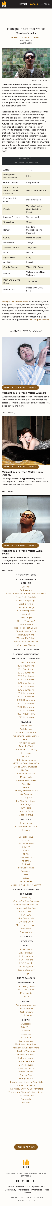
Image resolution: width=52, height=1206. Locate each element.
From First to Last (26, 743)
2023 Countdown (26, 710)
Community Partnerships (26, 904)
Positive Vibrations (26, 1051)
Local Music (26, 937)
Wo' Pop (26, 1102)
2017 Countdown (26, 690)
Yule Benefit (26, 932)
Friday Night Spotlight (26, 597)
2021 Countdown (26, 703)
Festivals (26, 819)
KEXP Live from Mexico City (26, 763)
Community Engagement (26, 650)
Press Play (26, 784)
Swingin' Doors (26, 1078)
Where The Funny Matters (26, 641)
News (26, 946)
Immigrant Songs (26, 607)
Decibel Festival (26, 837)
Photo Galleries (26, 978)
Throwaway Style (26, 634)
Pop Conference (26, 867)
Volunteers (23, 1189)
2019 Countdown (26, 696)
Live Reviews (26, 1015)
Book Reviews (26, 1012)
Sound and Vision (26, 1068)
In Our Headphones (26, 610)
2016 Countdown (26, 686)
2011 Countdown (26, 669)
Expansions (26, 1034)
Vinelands (26, 1099)
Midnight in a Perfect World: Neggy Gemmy (22, 473)
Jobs (47, 1189)
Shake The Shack (26, 1061)
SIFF (26, 874)
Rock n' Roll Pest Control (26, 628)
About (11, 1186)
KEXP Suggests (26, 966)
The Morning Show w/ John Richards (26, 1092)
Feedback (26, 739)
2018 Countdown (26, 693)
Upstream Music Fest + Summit (26, 885)
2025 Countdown (26, 717)
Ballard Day (26, 897)
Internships (36, 1189)
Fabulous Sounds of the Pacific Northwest (26, 593)
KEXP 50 (26, 756)
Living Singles (26, 617)
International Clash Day (26, 749)
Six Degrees (26, 794)
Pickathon (26, 860)
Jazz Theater (26, 1037)
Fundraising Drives (26, 986)
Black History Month (26, 732)
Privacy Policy (35, 1198)
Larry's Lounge (26, 1041)
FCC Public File (23, 1201)
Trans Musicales (26, 881)
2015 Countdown (26, 683)
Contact (27, 1192)
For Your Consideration (26, 889)
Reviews (26, 1001)
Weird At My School (26, 638)
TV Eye (26, 973)
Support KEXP (23, 1186)
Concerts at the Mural (26, 908)
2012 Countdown (26, 672)
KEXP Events (26, 894)
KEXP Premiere (26, 959)
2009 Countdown (26, 662)
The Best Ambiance (26, 1085)
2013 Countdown (26, 676)
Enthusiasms (26, 590)
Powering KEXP (26, 982)
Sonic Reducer (26, 1065)
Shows (26, 1020)
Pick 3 (26, 996)
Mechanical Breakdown (26, 1044)
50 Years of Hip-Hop (26, 579)
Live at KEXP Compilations (26, 766)
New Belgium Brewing (38, 319)
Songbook (26, 928)
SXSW (26, 878)
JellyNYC (26, 847)
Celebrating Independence (26, 736)
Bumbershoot (26, 823)
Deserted (26, 586)
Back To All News (26, 1147)
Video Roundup (26, 814)
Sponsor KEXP (39, 1186)
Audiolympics (26, 729)
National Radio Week (26, 780)
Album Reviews (26, 1008)
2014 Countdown (26, 679)
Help (36, 1201)
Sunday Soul (26, 1075)
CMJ (26, 833)
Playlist (23, 3)
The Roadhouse (26, 1095)
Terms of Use (18, 1198)
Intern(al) (26, 614)
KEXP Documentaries (26, 760)
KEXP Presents (26, 963)
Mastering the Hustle (26, 925)
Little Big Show (26, 921)
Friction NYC (26, 840)
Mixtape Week (26, 941)
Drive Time (26, 1027)
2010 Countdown (26, 666)
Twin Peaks (26, 808)
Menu (46, 3)
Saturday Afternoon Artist (26, 790)
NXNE (26, 854)
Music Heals (26, 777)
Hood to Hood (26, 911)
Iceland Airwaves (26, 843)
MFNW (26, 850)
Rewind (26, 787)
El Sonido (26, 1030)
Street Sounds (26, 1071)
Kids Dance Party (26, 918)
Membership (26, 993)
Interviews (26, 753)
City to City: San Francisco (26, 901)
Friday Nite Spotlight (26, 600)
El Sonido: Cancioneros (26, 654)
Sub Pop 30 (26, 797)
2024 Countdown (26, 714)
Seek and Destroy (26, 1058)
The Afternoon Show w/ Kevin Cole (26, 1082)
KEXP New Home (26, 989)
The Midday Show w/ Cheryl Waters (26, 1089)
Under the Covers (26, 811)
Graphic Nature (26, 604)
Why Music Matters (26, 645)
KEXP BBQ (26, 915)
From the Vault (26, 746)
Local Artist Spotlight (26, 773)
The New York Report (26, 801)
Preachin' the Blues (26, 1054)
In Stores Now (26, 956)
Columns (26, 583)
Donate (33, 3)
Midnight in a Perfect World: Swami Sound (22, 552)
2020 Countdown (26, 700)
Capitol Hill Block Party (26, 826)
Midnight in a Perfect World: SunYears (24, 392)
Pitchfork (26, 864)
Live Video (26, 770)
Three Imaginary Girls (26, 631)
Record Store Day (26, 970)
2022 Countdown (26, 707)
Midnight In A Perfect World (26, 38)
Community (10, 1189)
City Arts (26, 830)
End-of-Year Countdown (26, 659)
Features (26, 722)
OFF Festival (26, 857)
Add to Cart (26, 725)
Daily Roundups (26, 953)
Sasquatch (26, 871)
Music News (26, 949)
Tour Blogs (26, 804)
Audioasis (26, 1024)
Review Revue (26, 624)
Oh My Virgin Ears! (26, 621)
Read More (8, 413)
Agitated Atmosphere (26, 1005)
